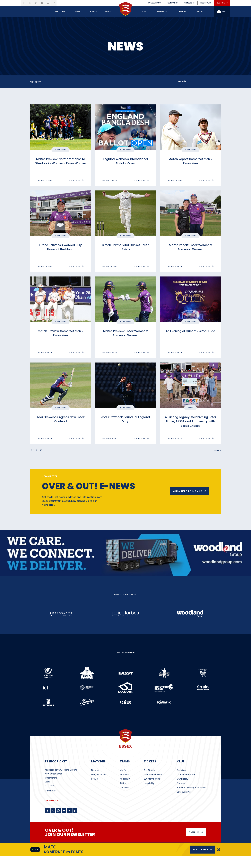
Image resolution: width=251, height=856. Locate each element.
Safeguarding (184, 791)
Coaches (124, 787)
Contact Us (51, 790)
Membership (189, 3)
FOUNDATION (172, 3)
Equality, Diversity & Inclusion (191, 787)
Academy (125, 778)
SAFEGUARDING (154, 3)
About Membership (153, 774)
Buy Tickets (149, 770)
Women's (124, 774)
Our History (182, 778)
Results (94, 778)
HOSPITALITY (205, 3)
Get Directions (52, 800)
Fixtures (95, 770)
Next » (217, 450)
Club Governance (186, 774)
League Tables (98, 774)
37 (41, 450)
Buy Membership (152, 778)
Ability (123, 783)
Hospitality (149, 783)
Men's (123, 770)
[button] (60, 11)
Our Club (181, 770)
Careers (181, 783)
